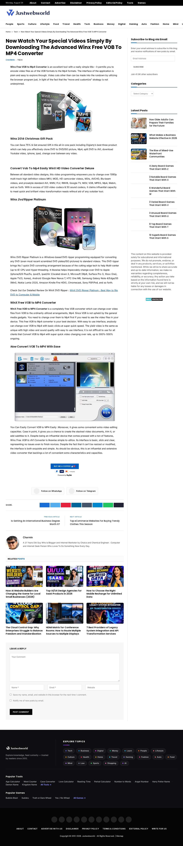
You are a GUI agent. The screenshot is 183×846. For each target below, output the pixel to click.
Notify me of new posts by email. (28, 700)
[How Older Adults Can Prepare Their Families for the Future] (139, 123)
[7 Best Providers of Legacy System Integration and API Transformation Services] (105, 613)
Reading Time (83, 781)
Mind (175, 24)
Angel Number (142, 781)
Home (166, 24)
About (33, 2)
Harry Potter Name (161, 781)
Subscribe (138, 67)
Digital (121, 24)
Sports (20, 24)
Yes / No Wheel (62, 798)
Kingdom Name (29, 784)
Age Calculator (13, 781)
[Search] (176, 3)
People (9, 24)
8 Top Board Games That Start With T (160, 225)
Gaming (133, 24)
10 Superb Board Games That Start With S (162, 236)
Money (111, 24)
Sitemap (119, 836)
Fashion (155, 24)
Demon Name (12, 784)
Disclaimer (76, 2)
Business (98, 24)
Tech (87, 24)
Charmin (10, 60)
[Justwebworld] (28, 13)
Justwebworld (88, 836)
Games (142, 2)
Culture (32, 24)
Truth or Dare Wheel (41, 798)
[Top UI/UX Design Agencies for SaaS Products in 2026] (64, 576)
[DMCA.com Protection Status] (154, 300)
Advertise (60, 2)
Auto (144, 24)
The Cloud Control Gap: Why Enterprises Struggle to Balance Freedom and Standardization (24, 630)
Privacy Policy (94, 2)
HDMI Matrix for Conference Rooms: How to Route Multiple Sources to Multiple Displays (63, 630)
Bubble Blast (12, 798)
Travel (66, 24)
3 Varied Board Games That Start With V (162, 203)
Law (82, 763)
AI (126, 763)
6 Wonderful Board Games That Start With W (162, 191)
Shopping (111, 763)
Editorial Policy (114, 2)
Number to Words (122, 781)
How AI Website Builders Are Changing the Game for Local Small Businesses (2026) (23, 593)
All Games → (79, 798)
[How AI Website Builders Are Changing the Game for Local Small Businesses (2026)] (24, 576)
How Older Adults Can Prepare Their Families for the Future (161, 122)
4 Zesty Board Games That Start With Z (161, 167)
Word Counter (30, 781)
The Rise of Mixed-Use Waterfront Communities (161, 153)
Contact (45, 2)
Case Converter (47, 781)
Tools (130, 2)
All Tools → (46, 784)
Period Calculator (102, 781)
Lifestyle (45, 24)
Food (56, 24)
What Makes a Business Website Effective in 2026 (163, 136)
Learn (129, 751)
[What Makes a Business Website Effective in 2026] (139, 138)
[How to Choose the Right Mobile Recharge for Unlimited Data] (105, 576)
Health (77, 24)
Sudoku (25, 798)
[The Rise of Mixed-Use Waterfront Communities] (139, 154)
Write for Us (159, 829)
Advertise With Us (51, 829)
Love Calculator (66, 781)
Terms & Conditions (114, 829)
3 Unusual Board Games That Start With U (162, 214)
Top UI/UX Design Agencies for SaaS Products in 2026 (64, 592)
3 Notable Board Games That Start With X (162, 178)
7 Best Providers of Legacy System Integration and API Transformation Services (102, 630)
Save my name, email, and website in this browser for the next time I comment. (50, 694)
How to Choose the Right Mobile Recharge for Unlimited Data (104, 593)
